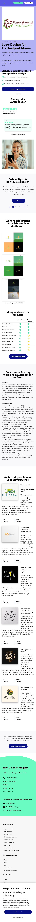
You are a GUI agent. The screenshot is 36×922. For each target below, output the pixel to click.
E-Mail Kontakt (9, 803)
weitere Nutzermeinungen (18, 134)
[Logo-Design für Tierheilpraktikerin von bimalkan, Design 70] (13, 266)
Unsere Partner (8, 868)
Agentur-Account (8, 839)
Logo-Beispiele (8, 831)
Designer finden (8, 848)
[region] (18, 902)
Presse (5, 862)
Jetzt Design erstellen (18, 89)
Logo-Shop (7, 845)
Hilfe (5, 882)
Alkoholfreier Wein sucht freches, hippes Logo (27, 570)
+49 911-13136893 (11, 778)
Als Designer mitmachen (10, 870)
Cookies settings (18, 917)
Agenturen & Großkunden (12, 810)
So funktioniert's (18, 207)
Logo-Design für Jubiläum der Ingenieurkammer (26, 529)
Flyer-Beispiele (8, 834)
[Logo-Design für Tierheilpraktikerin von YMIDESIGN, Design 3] (13, 289)
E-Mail (5, 879)
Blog (5, 860)
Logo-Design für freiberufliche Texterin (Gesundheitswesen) (27, 611)
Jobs (5, 865)
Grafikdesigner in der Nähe (11, 850)
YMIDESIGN (19, 303)
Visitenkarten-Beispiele (10, 837)
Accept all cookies (18, 912)
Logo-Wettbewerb (9, 829)
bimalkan (19, 256)
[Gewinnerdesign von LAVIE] (18, 39)
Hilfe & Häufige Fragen (11, 807)
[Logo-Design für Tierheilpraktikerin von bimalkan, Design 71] (13, 242)
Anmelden (18, 3)
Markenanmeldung (9, 842)
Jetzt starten (19, 201)
